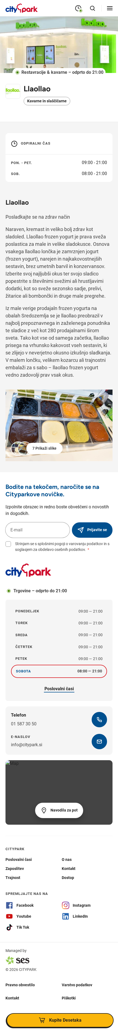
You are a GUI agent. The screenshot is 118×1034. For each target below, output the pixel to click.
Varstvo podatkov (77, 984)
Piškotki (69, 998)
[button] (37, 448)
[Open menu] (109, 8)
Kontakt (12, 998)
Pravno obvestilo (20, 984)
